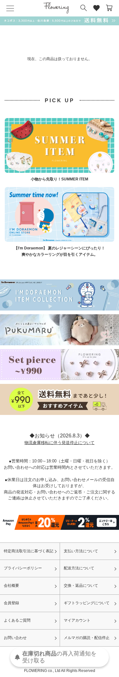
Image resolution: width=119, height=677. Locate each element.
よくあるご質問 (17, 620)
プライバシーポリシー (23, 568)
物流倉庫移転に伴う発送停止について (59, 442)
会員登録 (11, 603)
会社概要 (11, 585)
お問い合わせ (15, 638)
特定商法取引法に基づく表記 (28, 551)
